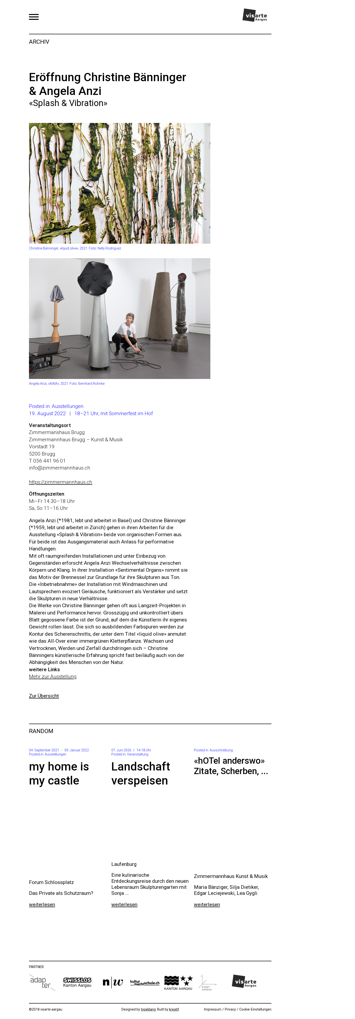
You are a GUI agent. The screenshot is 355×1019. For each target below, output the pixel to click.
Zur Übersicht (44, 696)
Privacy (230, 1009)
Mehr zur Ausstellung (53, 676)
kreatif (174, 1009)
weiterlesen (42, 904)
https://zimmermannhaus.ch (60, 482)
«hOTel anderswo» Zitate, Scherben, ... (231, 766)
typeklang (148, 1009)
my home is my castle (59, 773)
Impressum (212, 1009)
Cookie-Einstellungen (255, 1009)
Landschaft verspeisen (140, 773)
